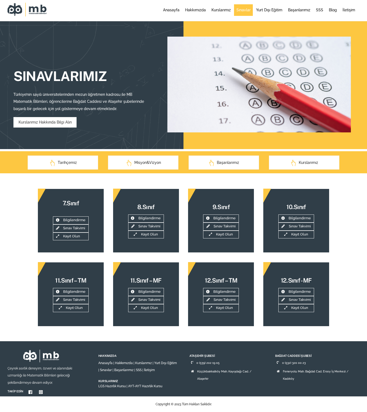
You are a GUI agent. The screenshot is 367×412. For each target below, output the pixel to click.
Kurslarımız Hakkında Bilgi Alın (45, 122)
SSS (319, 10)
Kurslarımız (221, 10)
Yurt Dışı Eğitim (269, 10)
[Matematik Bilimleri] (28, 13)
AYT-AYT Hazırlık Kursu (145, 386)
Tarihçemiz (67, 162)
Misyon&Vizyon (147, 162)
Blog (333, 10)
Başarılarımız (299, 10)
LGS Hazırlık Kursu (112, 386)
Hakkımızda (195, 10)
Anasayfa (171, 10)
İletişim (349, 10)
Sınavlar (243, 10)
